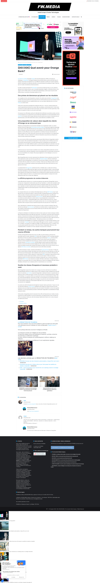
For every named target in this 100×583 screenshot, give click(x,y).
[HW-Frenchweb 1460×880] (73, 49)
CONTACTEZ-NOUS (75, 16)
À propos (22, 301)
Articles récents (23, 303)
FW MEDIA (54, 454)
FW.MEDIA (23, 443)
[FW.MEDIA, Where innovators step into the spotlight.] (50, 8)
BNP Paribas (50, 191)
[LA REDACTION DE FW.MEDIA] (25, 319)
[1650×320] (38, 25)
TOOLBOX (59, 16)
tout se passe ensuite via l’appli (37, 127)
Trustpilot (27, 222)
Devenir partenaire (73, 138)
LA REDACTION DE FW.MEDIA (27, 322)
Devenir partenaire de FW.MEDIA (39, 443)
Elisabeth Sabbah (43, 158)
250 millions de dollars (26, 246)
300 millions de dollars (30, 242)
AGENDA (53, 16)
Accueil (20, 62)
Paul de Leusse (39, 196)
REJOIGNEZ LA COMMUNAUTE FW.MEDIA (62, 447)
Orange (33, 78)
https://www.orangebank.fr (34, 411)
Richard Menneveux (32, 407)
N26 (35, 236)
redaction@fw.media (37, 447)
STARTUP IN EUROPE (56, 463)
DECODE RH (54, 458)
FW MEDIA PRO (35, 16)
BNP (44, 254)
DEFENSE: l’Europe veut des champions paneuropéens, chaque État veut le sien (39, 361)
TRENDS (47, 16)
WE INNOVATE (54, 465)
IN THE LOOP (41, 16)
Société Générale (45, 249)
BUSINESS (20, 64)
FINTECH (24, 64)
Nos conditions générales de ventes (22, 501)
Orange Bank (25, 80)
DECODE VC (54, 461)
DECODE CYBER (55, 456)
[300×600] (71, 85)
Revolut (49, 237)
